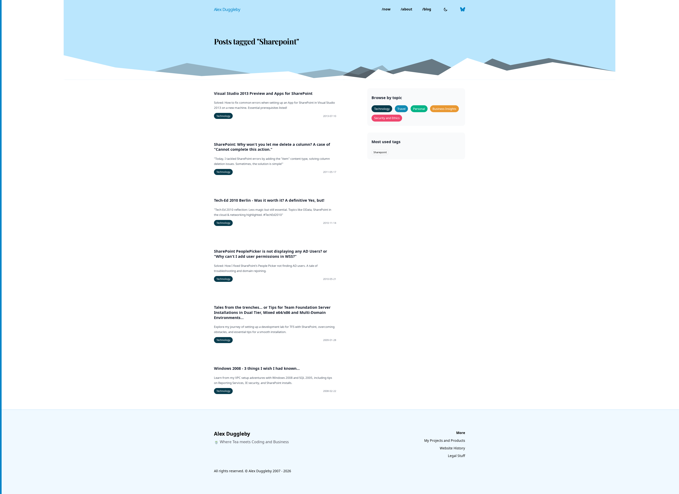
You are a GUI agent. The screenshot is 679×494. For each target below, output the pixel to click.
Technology (223, 116)
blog (426, 9)
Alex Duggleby (227, 9)
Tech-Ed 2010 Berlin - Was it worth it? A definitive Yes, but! (269, 200)
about (406, 9)
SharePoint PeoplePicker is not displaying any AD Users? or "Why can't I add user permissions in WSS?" (270, 254)
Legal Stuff (456, 455)
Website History (452, 448)
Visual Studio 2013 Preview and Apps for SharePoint (263, 93)
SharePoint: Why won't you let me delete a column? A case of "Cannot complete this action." (272, 147)
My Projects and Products (444, 440)
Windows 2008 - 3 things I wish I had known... (257, 368)
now (386, 9)
